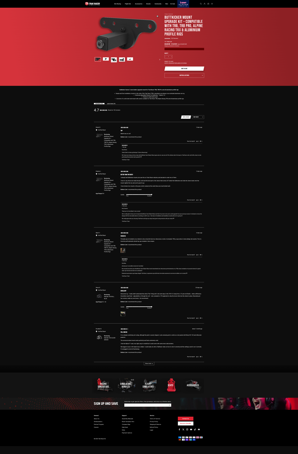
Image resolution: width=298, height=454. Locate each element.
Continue (164, 235)
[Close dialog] (178, 211)
